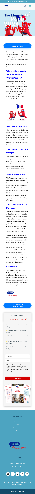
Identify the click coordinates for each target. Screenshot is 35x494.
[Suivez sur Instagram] (8, 474)
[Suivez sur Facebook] (13, 474)
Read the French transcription (17, 45)
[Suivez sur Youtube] (22, 474)
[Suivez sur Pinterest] (27, 474)
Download (18, 378)
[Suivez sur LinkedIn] (17, 474)
